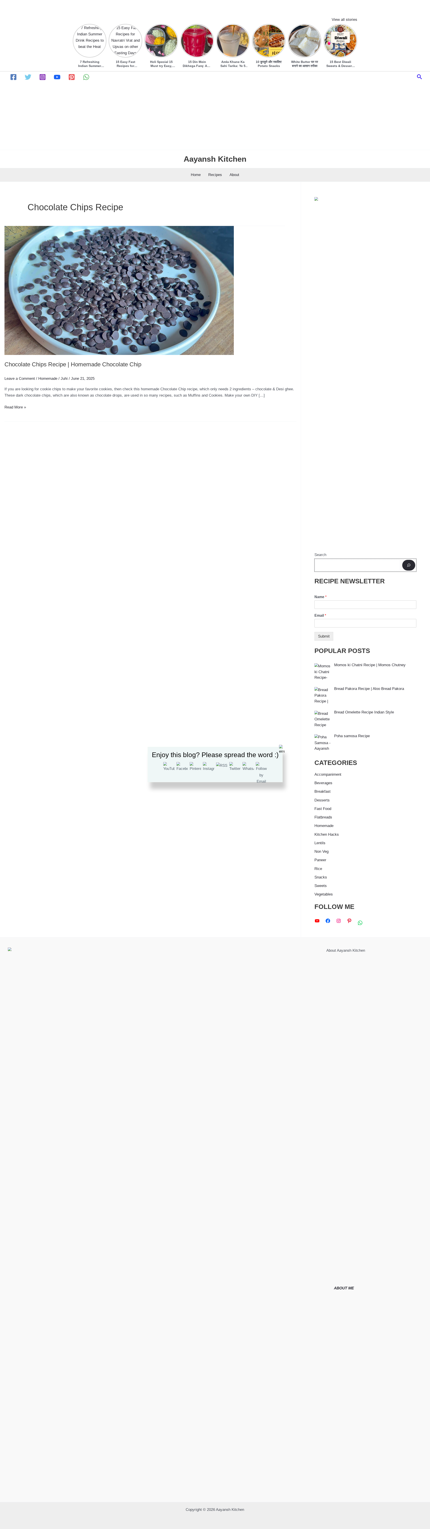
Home (196, 175)
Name (320, 597)
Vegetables (323, 894)
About (234, 175)
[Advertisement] (215, 116)
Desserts (322, 800)
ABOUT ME (344, 1288)
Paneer (320, 860)
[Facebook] (13, 77)
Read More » (15, 407)
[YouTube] (57, 77)
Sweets (320, 886)
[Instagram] (42, 77)
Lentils (319, 843)
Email (320, 615)
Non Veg (321, 851)
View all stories (344, 19)
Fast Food (322, 809)
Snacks (320, 877)
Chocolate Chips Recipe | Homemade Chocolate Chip (72, 364)
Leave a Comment (19, 378)
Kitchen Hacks (326, 834)
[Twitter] (28, 77)
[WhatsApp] (86, 77)
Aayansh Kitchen (215, 159)
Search (320, 555)
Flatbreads (323, 817)
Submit (324, 636)
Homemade (47, 378)
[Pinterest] (71, 77)
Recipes (215, 175)
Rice (318, 869)
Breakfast (322, 791)
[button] (419, 77)
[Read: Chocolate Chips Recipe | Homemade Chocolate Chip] (119, 290)
